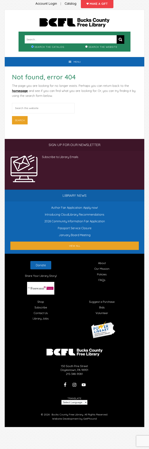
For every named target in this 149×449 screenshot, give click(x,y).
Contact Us (41, 313)
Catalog (70, 3)
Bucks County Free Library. (68, 414)
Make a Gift (98, 3)
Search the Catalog (49, 46)
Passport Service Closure (74, 228)
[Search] (120, 39)
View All (74, 245)
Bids (102, 307)
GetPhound (90, 418)
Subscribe (41, 307)
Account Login (46, 3)
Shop (40, 302)
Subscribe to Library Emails (60, 157)
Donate (41, 265)
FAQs (101, 280)
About (102, 263)
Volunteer (102, 313)
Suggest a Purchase (102, 302)
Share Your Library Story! (41, 276)
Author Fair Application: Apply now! (74, 207)
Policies (102, 274)
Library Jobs (41, 318)
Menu (77, 61)
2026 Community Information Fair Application (74, 221)
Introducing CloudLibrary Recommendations (74, 214)
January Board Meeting (74, 235)
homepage (20, 91)
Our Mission (101, 268)
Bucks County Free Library (74, 23)
